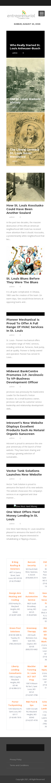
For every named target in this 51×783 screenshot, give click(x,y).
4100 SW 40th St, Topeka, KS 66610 (15, 638)
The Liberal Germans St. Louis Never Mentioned (24, 153)
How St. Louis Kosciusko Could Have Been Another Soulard (24, 209)
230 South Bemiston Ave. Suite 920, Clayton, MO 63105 (31, 641)
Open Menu (42, 13)
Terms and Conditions (19, 765)
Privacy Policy (16, 759)
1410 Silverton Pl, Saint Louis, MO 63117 (15, 712)
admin (14, 53)
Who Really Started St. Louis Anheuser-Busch (25, 47)
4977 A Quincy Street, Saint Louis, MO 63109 (15, 575)
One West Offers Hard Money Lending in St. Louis (23, 515)
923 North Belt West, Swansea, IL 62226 (32, 572)
